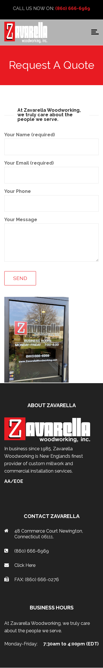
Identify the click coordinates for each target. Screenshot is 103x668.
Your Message (20, 219)
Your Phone (17, 191)
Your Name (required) (29, 134)
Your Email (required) (29, 163)
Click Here (24, 565)
